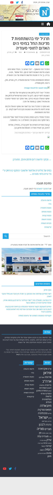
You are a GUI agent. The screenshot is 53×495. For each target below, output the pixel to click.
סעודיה (47, 55)
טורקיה (41, 409)
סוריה (40, 428)
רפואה (42, 450)
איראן (47, 372)
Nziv (20, 52)
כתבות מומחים (46, 211)
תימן (43, 55)
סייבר (43, 433)
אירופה (47, 377)
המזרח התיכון (42, 390)
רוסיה (48, 449)
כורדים (49, 421)
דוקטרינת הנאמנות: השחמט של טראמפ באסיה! (34, 315)
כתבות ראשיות (46, 219)
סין (40, 432)
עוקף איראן (47, 290)
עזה (39, 436)
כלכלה (48, 424)
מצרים (9, 52)
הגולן (49, 391)
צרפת (45, 443)
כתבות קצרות (44, 34)
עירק (48, 440)
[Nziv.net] (48, 24)
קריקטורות (47, 227)
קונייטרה (40, 443)
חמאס (48, 409)
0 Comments (30, 52)
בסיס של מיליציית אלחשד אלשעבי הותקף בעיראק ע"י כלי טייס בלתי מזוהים (27, 172)
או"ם (49, 368)
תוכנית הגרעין (42, 453)
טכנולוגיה (42, 413)
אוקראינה (42, 368)
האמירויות (43, 387)
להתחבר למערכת (42, 188)
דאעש (49, 388)
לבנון (42, 424)
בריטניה (48, 385)
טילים (49, 413)
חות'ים (48, 402)
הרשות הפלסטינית (46, 398)
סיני (50, 437)
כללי (49, 204)
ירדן (13, 52)
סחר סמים (48, 433)
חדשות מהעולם (46, 200)
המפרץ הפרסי (46, 393)
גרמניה (41, 385)
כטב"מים (44, 421)
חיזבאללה (45, 406)
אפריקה (41, 377)
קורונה (48, 445)
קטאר (43, 446)
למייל (18, 354)
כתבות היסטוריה (45, 208)
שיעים (48, 453)
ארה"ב (46, 381)
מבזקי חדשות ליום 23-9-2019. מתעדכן (32, 159)
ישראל (43, 417)
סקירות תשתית (46, 223)
